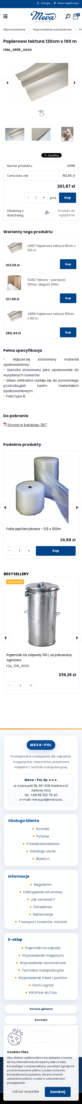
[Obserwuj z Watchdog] (60, 213)
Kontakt (43, 828)
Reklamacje (43, 914)
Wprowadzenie (14, 29)
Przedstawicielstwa (42, 843)
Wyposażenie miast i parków (42, 977)
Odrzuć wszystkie (25, 1092)
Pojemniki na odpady (43, 947)
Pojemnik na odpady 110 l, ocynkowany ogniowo (39, 657)
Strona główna (41, 1009)
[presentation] (7, 82)
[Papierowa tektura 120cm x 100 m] (41, 82)
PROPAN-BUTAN (43, 992)
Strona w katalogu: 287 (27, 424)
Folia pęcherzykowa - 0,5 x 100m (33, 529)
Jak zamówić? (43, 899)
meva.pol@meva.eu (46, 799)
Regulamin (43, 884)
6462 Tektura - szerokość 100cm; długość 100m (47, 282)
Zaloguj (45, 3)
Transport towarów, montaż (43, 921)
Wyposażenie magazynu (43, 955)
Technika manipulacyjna (43, 970)
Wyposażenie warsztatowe (52, 29)
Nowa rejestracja (68, 3)
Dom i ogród (42, 985)
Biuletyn (43, 858)
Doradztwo (42, 906)
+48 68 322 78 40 (44, 795)
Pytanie (42, 836)
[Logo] (41, 16)
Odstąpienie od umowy (43, 892)
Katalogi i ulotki (43, 851)
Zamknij (57, 1091)
